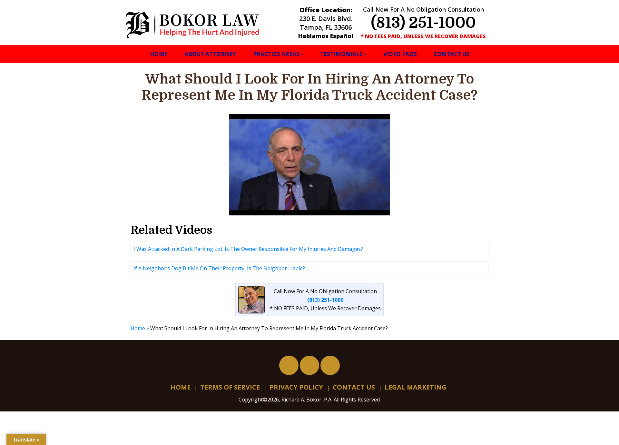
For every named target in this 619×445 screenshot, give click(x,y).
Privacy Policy (296, 387)
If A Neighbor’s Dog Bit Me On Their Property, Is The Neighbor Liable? (219, 268)
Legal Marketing (416, 387)
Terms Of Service (230, 387)
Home (159, 54)
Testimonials (341, 54)
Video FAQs (400, 54)
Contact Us (451, 54)
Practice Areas (276, 54)
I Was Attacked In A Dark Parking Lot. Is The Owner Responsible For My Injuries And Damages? (248, 248)
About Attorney (210, 54)
